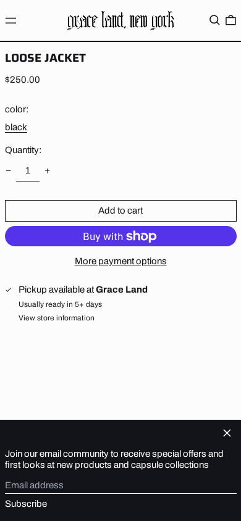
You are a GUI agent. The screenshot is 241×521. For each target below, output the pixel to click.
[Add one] (48, 171)
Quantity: (23, 150)
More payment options (121, 261)
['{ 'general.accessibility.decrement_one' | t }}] (8, 171)
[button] (215, 20)
